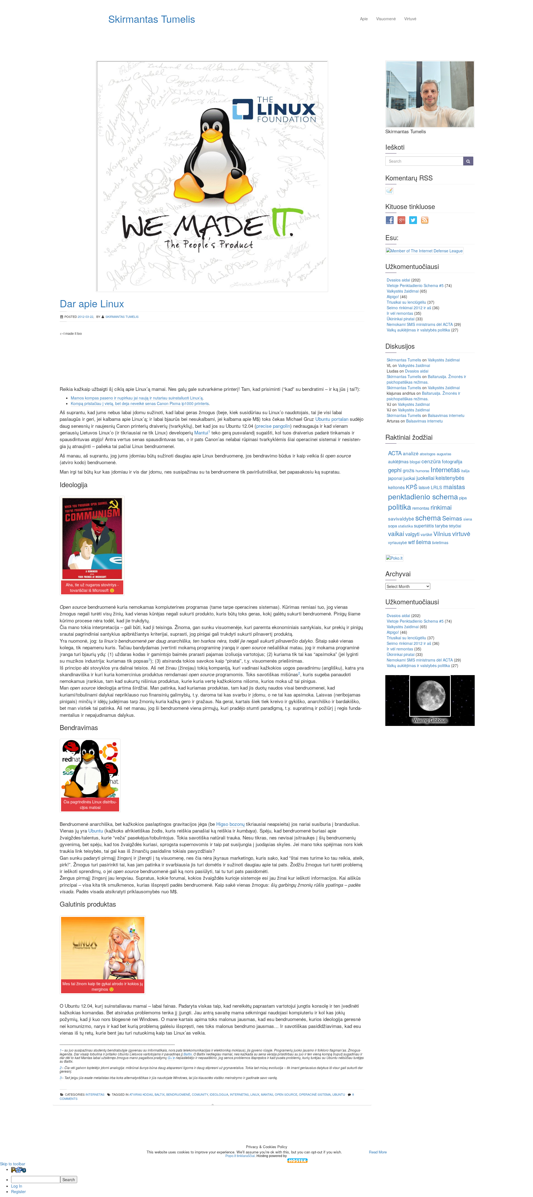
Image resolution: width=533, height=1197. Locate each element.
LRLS (436, 487)
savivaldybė (401, 518)
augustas (444, 453)
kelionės (396, 487)
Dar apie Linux (92, 303)
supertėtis (424, 525)
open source (286, 1094)
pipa (463, 498)
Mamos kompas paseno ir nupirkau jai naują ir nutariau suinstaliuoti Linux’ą (137, 398)
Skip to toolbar (12, 1163)
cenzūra (431, 461)
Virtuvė (410, 18)
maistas (454, 486)
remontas (420, 508)
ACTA (395, 453)
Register (18, 1191)
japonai (395, 478)
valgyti (412, 533)
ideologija (219, 1094)
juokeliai (425, 477)
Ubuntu (95, 830)
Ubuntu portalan (331, 418)
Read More (378, 1152)
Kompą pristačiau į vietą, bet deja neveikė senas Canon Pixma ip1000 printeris (140, 403)
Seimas (452, 518)
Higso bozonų (230, 823)
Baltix (187, 1054)
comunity (200, 1094)
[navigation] (266, 1180)
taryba (441, 525)
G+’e (171, 1057)
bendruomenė (178, 1094)
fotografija (452, 461)
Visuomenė (386, 18)
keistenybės (450, 478)
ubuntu (338, 1094)
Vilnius (442, 533)
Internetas (239, 1094)
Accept (355, 1152)
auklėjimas (398, 461)
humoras (422, 470)
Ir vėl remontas (400, 313)
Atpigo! (393, 296)
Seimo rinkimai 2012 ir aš (409, 307)
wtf (411, 541)
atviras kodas (141, 1094)
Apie (364, 18)
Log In (16, 1186)
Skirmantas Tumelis (151, 18)
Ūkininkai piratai (400, 318)
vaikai (396, 533)
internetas (95, 1094)
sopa (392, 526)
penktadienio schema (423, 496)
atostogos (428, 453)
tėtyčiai (455, 526)
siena (467, 519)
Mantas (267, 1094)
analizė (411, 453)
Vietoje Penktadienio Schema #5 (415, 285)
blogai (415, 461)
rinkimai (441, 506)
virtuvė (461, 533)
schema (428, 517)
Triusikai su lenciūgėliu (406, 302)
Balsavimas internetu (446, 415)
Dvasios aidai (398, 280)
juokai (409, 478)
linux (254, 1094)
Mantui (201, 432)
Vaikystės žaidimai (403, 291)
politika (399, 506)
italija (465, 470)
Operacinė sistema (315, 1094)
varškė (426, 534)
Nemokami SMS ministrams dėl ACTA (420, 324)
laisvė (424, 487)
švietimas (440, 542)
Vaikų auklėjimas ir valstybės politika (418, 330)
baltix (160, 1094)
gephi (395, 470)
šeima (423, 542)
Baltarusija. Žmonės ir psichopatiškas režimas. (426, 379)
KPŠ (412, 486)
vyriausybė (397, 542)
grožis (408, 470)
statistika (405, 526)
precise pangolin (273, 425)
